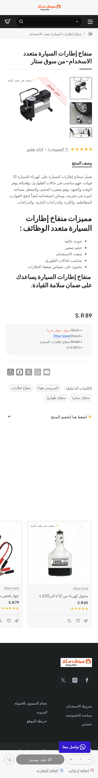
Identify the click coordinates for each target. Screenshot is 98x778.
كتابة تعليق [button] (35, 149)
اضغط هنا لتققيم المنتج (69, 416)
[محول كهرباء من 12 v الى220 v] (59, 553)
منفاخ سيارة (81, 397)
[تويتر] (63, 680)
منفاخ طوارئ (56, 397)
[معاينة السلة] (7, 22)
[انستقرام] (75, 680)
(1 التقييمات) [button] (58, 149)
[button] (80, 79)
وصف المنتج (82, 162)
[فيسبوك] (87, 680)
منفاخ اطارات (21, 387)
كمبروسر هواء (47, 387)
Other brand (61, 336)
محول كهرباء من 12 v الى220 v (63, 595)
